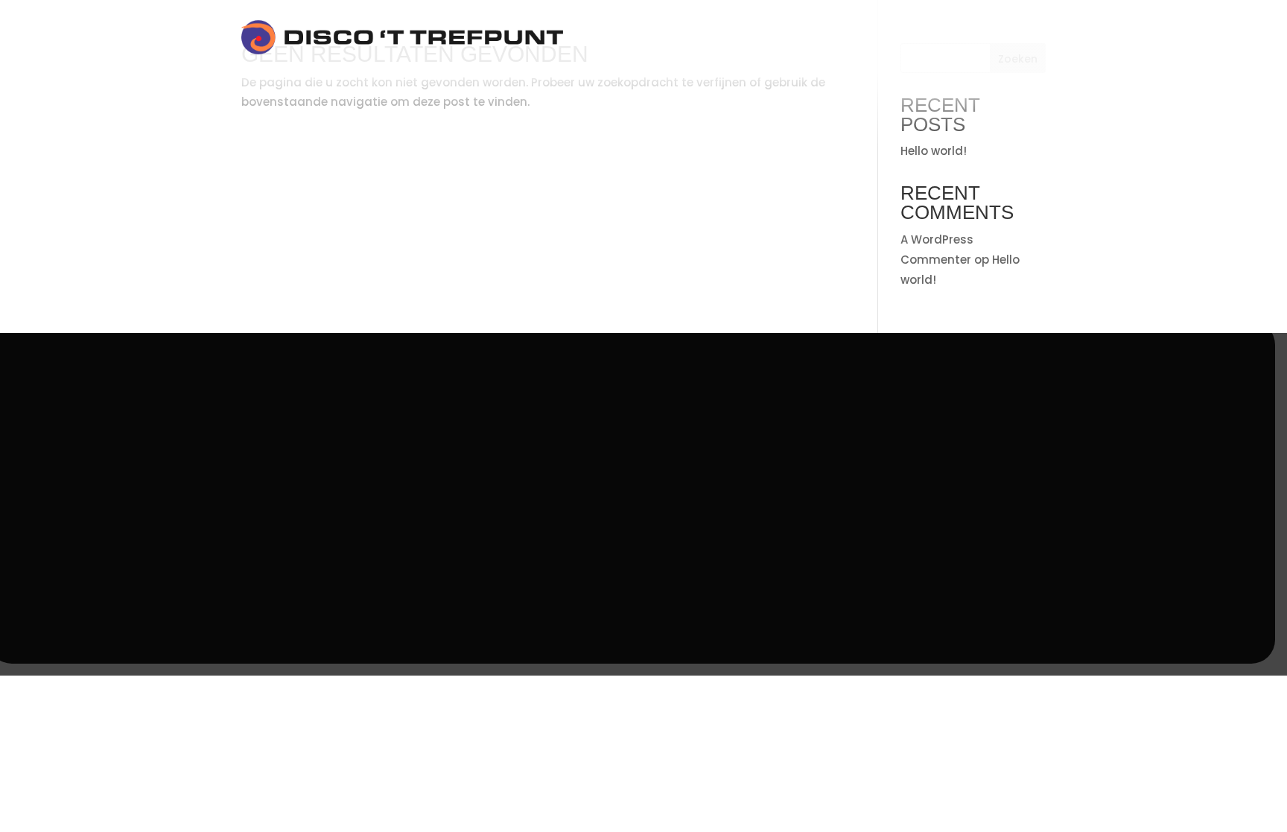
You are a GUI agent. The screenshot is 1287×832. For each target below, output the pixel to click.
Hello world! (933, 151)
